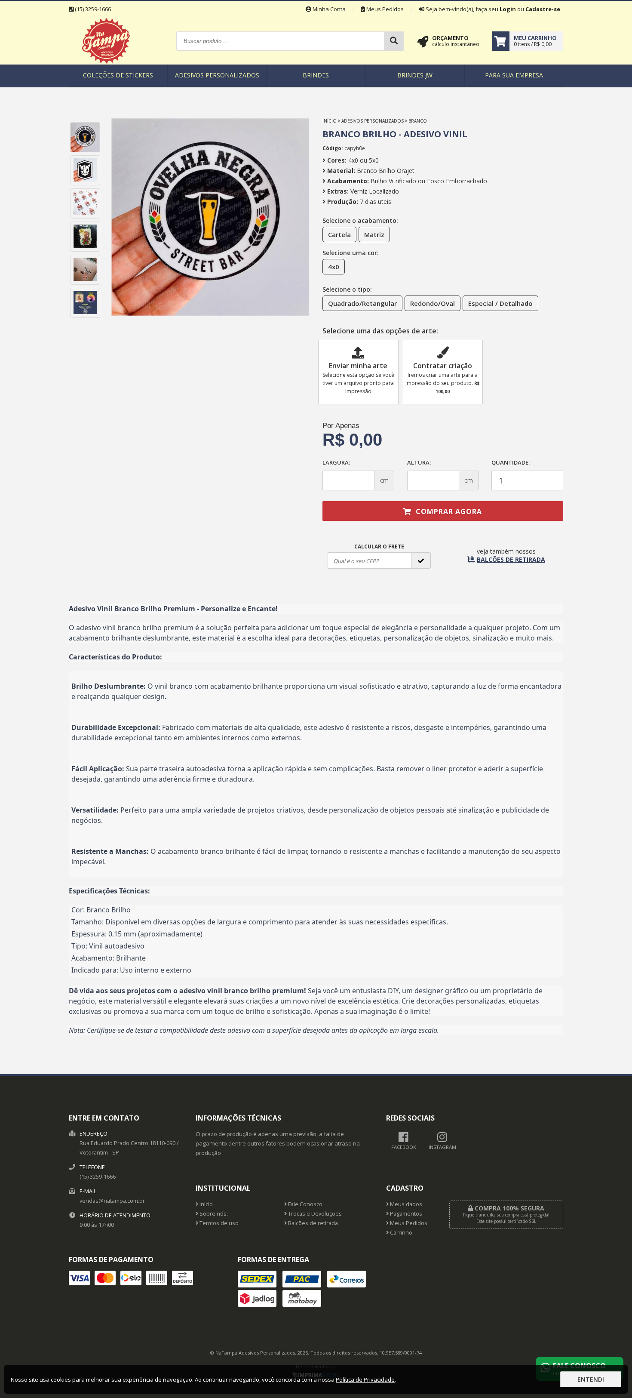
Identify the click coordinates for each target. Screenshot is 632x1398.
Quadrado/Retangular (362, 303)
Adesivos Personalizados (217, 75)
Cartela (339, 234)
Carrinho (400, 1232)
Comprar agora (448, 511)
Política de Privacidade (365, 1379)
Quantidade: (510, 462)
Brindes (316, 75)
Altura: (419, 462)
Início (329, 121)
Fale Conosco (304, 1204)
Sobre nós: (213, 1213)
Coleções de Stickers (118, 75)
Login (508, 9)
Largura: (336, 462)
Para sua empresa (514, 75)
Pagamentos (405, 1213)
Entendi (590, 1379)
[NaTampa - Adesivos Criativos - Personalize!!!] (106, 62)
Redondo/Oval (432, 303)
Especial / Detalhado (500, 303)
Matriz (374, 234)
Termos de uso (218, 1223)
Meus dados (405, 1204)
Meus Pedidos (384, 9)
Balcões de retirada (312, 1223)
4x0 (333, 266)
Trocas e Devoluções (314, 1213)
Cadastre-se (542, 9)
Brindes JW (415, 75)
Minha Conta (328, 9)
